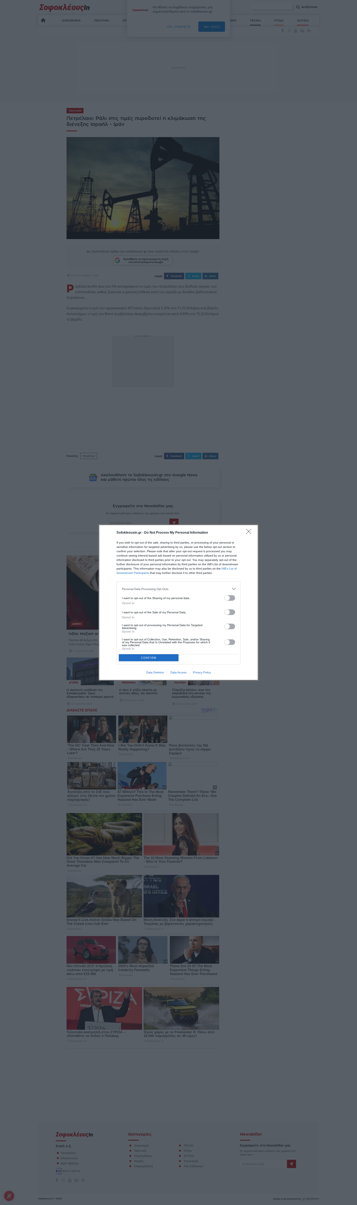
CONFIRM (148, 657)
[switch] (229, 598)
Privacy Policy (202, 672)
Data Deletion (155, 672)
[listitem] (178, 589)
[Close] (250, 533)
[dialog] (178, 602)
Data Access (178, 672)
